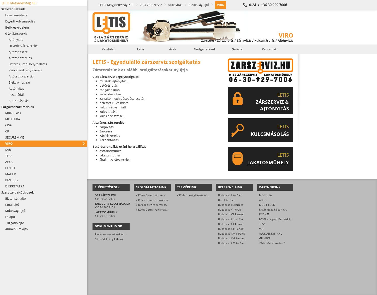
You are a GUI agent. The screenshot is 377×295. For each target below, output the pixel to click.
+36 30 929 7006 (105, 199)
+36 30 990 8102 (105, 207)
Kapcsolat (269, 49)
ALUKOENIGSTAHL (270, 233)
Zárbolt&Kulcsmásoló (272, 243)
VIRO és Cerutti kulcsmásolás (153, 209)
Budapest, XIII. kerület (231, 229)
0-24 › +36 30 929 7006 (268, 4)
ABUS (262, 200)
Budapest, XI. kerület (230, 219)
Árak (172, 49)
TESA (262, 224)
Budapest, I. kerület (230, 195)
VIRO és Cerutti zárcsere (150, 195)
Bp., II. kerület (226, 200)
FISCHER (264, 214)
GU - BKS (264, 238)
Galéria (237, 49)
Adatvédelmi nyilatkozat (109, 239)
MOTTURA (265, 195)
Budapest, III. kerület (230, 205)
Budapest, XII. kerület (231, 224)
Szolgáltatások (205, 49)
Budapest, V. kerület (230, 209)
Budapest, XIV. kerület (231, 233)
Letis (140, 49)
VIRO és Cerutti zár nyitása (152, 200)
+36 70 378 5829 (105, 216)
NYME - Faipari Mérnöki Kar (276, 219)
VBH (261, 229)
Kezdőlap (108, 49)
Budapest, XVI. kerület (231, 238)
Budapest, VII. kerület (231, 214)
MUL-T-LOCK (267, 205)
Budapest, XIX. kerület (231, 243)
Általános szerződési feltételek (113, 234)
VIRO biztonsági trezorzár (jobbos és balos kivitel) (206, 195)
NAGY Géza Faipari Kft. (273, 209)
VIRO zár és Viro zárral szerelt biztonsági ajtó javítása (168, 205)
